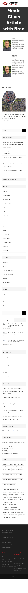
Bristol (12, 477)
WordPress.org (6, 306)
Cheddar (5, 482)
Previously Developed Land (9, 504)
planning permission (7, 502)
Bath (4, 472)
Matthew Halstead (17, 497)
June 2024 (5, 219)
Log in (4, 294)
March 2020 (6, 250)
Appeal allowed (6, 469)
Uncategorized (20, 80)
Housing (22, 494)
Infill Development (7, 497)
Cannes (20, 479)
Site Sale (5, 278)
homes (16, 494)
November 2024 (7, 203)
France (22, 492)
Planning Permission (8, 274)
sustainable (22, 514)
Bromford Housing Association (10, 479)
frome (4, 494)
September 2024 (7, 207)
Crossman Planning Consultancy (10, 489)
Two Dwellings (6, 517)
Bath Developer (10, 472)
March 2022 (6, 234)
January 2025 (6, 195)
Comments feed (7, 302)
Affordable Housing (17, 466)
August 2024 (6, 211)
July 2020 (5, 246)
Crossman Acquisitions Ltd (9, 484)
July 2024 (5, 215)
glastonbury (10, 494)
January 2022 (6, 238)
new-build (10, 499)
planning (21, 499)
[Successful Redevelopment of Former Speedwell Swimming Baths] (5, 324)
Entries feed (6, 298)
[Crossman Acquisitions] (4, 431)
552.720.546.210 (10, 448)
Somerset (5, 514)
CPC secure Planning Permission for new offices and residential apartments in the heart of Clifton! (14, 116)
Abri (15, 464)
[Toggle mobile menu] (25, 4)
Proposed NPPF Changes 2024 (10, 507)
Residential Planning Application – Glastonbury (16, 333)
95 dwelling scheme (7, 464)
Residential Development (17, 512)
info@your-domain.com (11, 451)
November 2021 (7, 242)
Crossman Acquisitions (14, 482)
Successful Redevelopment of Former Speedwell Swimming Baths (15, 325)
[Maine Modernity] (9, 431)
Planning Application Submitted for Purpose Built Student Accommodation (16, 342)
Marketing (5, 262)
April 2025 (5, 191)
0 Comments (11, 120)
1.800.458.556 (9, 446)
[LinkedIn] (17, 530)
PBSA (15, 499)
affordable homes (7, 466)
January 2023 (6, 227)
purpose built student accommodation (12, 509)
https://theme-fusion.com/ (12, 453)
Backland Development (17, 469)
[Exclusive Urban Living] (15, 431)
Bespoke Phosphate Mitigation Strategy (12, 474)
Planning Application (8, 270)
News (4, 266)
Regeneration (6, 512)
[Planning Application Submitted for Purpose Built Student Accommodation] (5, 341)
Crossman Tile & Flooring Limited (11, 492)
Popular (8, 320)
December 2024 (7, 199)
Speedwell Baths (13, 514)
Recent (20, 320)
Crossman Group (7, 487)
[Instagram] (15, 530)
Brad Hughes (6, 80)
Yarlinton (14, 517)
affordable (20, 464)
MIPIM (4, 499)
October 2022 (6, 230)
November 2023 (7, 223)
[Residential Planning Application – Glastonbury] (5, 333)
